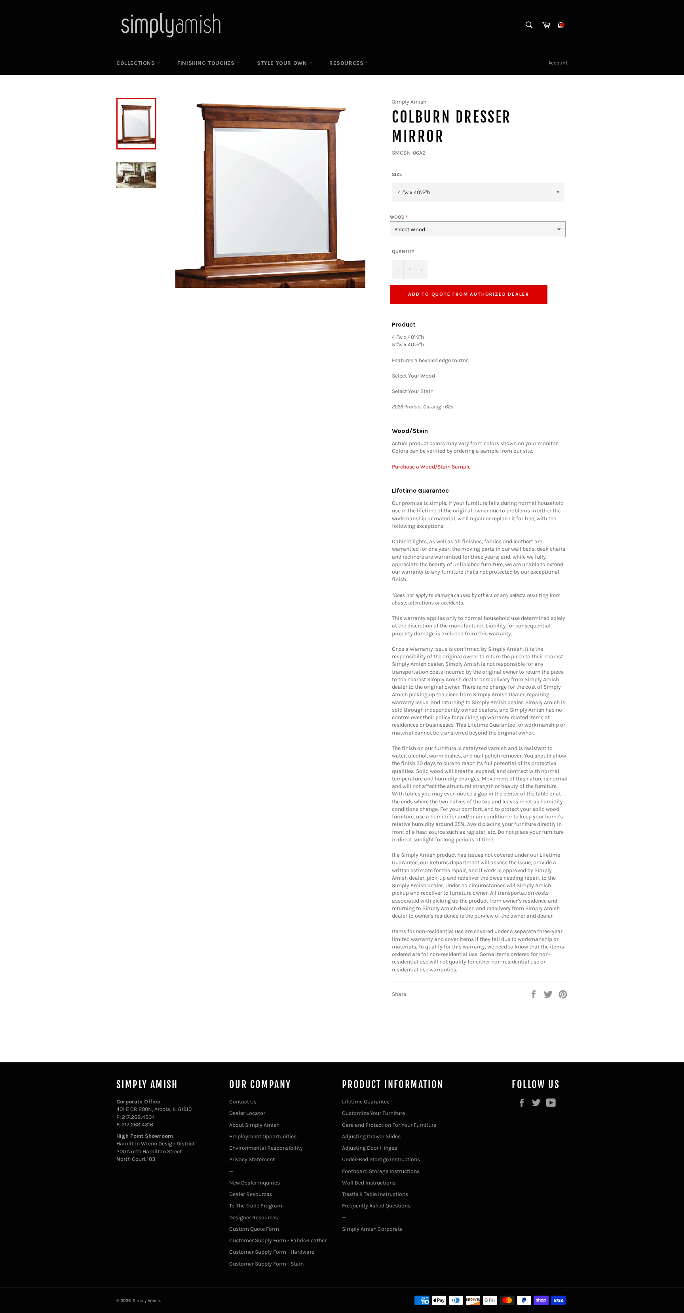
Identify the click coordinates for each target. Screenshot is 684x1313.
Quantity (403, 251)
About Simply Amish (254, 1125)
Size (397, 174)
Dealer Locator (247, 1113)
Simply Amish (146, 1300)
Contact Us (242, 1101)
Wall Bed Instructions (368, 1182)
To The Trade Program (255, 1205)
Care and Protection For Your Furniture (389, 1125)
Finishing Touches (206, 63)
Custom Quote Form (254, 1229)
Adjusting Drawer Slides (371, 1136)
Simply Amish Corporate (372, 1229)
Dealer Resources (250, 1194)
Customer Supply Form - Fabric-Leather (278, 1240)
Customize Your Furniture (373, 1113)
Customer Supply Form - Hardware (271, 1252)
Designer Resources (253, 1217)
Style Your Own (283, 63)
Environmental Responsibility (266, 1148)
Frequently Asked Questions (376, 1205)
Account (558, 63)
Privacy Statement (252, 1159)
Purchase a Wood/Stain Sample (431, 466)
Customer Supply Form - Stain (266, 1263)
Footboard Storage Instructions (381, 1171)
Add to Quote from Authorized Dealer (468, 294)
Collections (136, 63)
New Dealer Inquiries (254, 1182)
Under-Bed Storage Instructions (381, 1159)
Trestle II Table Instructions (375, 1194)
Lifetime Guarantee (366, 1101)
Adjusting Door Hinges (369, 1148)
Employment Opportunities (262, 1136)
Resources (347, 63)
